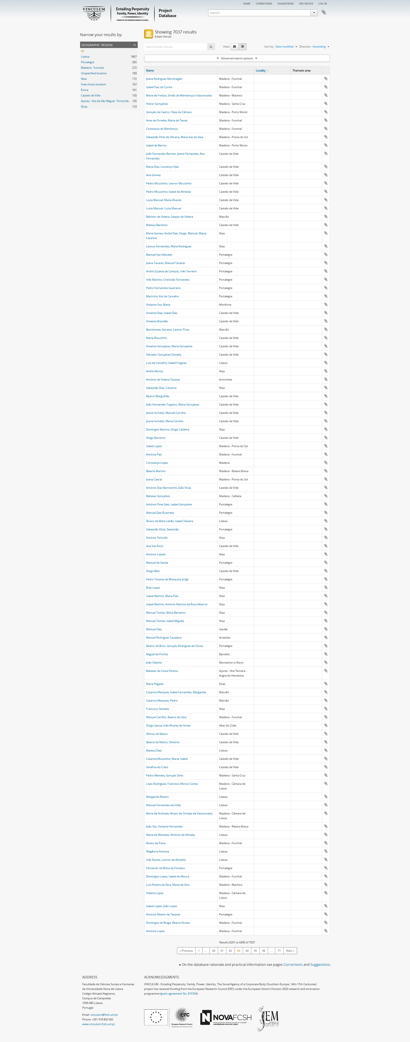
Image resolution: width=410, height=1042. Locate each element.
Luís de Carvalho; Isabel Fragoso (166, 363)
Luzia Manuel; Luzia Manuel (163, 208)
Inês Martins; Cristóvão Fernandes (167, 280)
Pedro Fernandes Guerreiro (163, 288)
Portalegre (87, 62)
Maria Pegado (155, 684)
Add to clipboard (326, 78)
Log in (323, 3)
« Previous (186, 951)
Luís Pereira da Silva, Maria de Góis (168, 885)
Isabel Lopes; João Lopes (161, 906)
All (82, 51)
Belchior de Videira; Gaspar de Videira (169, 217)
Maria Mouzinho (156, 338)
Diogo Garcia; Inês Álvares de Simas (168, 725)
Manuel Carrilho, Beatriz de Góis (166, 717)
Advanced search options (237, 58)
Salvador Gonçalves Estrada (163, 354)
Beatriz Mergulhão (157, 396)
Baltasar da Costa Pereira (162, 671)
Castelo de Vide (90, 95)
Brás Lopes (153, 588)
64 (247, 951)
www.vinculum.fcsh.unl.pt (98, 1024)
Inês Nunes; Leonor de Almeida (166, 860)
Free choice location (93, 84)
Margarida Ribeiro (157, 797)
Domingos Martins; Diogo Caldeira (167, 429)
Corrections (264, 3)
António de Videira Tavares (163, 379)
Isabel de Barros (156, 145)
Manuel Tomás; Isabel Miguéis (165, 621)
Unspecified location (94, 73)
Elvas (84, 106)
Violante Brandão (157, 321)
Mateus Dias (154, 750)
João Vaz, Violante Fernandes (164, 826)
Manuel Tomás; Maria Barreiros (166, 612)
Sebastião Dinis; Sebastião (162, 529)
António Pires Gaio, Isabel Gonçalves (169, 504)
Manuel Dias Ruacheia (160, 513)
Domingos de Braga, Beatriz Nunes (168, 923)
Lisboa (85, 56)
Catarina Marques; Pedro (162, 700)
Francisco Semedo (157, 709)
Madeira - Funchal (92, 68)
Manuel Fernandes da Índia (163, 805)
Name (150, 70)
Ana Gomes (153, 175)
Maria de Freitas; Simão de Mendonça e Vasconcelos (179, 95)
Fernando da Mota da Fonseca (165, 868)
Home (246, 3)
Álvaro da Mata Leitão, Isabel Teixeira (169, 521)
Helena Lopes (154, 893)
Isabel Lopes (154, 446)
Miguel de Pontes (157, 654)
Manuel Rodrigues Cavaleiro (164, 637)
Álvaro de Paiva (155, 843)
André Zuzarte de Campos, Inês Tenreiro (171, 271)
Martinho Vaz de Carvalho (162, 296)
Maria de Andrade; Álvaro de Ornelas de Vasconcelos (179, 813)
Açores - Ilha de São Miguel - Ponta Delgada (108, 101)
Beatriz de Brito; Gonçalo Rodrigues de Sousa (174, 646)
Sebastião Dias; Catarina (161, 388)
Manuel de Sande (157, 563)
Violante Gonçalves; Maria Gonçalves (169, 346)
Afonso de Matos (157, 734)
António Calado (156, 554)
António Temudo (157, 538)
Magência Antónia (157, 851)
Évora (84, 90)
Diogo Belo (153, 571)
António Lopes (155, 931)
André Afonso (154, 371)
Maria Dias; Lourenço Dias (162, 167)
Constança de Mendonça (162, 129)
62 (230, 951)
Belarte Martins (155, 471)
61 (222, 951)
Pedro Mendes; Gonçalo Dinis (164, 775)
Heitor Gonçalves (157, 104)
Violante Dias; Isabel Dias (161, 313)
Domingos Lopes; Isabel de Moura (167, 876)
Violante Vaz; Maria (158, 304)
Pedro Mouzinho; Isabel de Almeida (168, 192)
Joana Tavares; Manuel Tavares (165, 263)
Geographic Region (97, 44)
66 (263, 951)
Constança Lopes (157, 463)
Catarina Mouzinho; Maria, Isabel (167, 759)
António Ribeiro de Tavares (163, 914)
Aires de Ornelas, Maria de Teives (166, 120)
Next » (290, 951)
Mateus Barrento (157, 225)
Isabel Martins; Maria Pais (162, 596)
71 (279, 951)
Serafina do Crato (157, 767)
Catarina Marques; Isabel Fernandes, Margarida (176, 692)
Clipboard (323, 12)
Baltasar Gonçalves (158, 496)
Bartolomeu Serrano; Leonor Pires (167, 329)
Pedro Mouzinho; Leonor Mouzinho (169, 183)
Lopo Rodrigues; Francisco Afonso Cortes (172, 784)
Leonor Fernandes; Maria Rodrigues (168, 246)
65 (255, 951)
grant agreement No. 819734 (179, 993)
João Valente (154, 662)
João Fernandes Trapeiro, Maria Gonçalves (172, 404)
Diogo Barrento (155, 438)
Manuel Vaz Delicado (159, 255)
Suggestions (286, 3)
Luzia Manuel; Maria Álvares (163, 200)
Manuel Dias (154, 629)
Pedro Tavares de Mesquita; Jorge (167, 579)
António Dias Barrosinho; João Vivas (168, 488)
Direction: (305, 46)
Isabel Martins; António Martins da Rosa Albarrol (176, 604)
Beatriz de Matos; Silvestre (162, 742)
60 (213, 951)
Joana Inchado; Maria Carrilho (164, 421)
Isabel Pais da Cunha (159, 87)
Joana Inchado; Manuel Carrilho (166, 413)
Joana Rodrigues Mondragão (164, 79)
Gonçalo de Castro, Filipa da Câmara (169, 112)
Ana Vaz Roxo (154, 546)
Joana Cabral (154, 479)
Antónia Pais (154, 454)
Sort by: (269, 46)
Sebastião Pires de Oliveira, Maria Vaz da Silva (174, 137)
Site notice (306, 3)
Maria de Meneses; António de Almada (170, 835)
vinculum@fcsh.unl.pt (104, 1015)
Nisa (83, 79)
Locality (261, 70)
